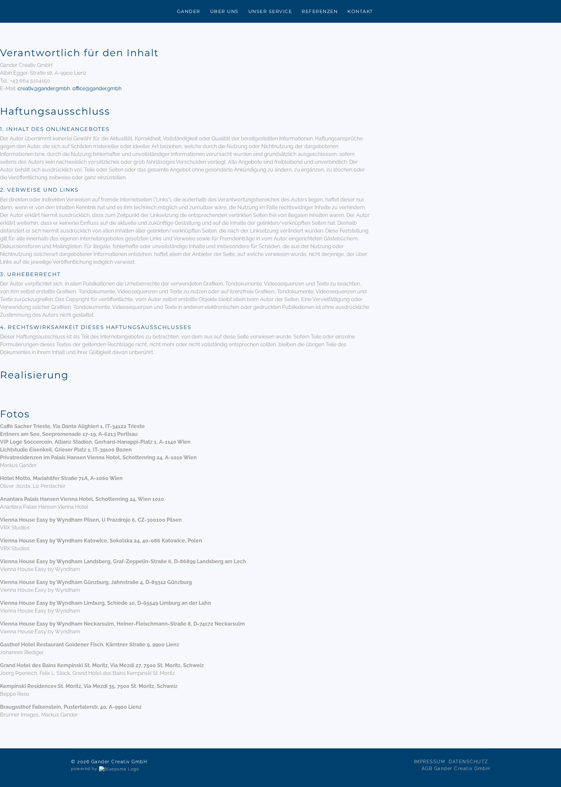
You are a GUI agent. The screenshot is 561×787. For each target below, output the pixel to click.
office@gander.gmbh (96, 88)
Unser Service (270, 11)
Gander (188, 11)
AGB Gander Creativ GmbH (456, 768)
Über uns (224, 11)
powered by (85, 769)
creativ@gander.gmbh (44, 88)
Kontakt (360, 11)
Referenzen (320, 11)
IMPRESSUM (430, 761)
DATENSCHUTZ (469, 761)
